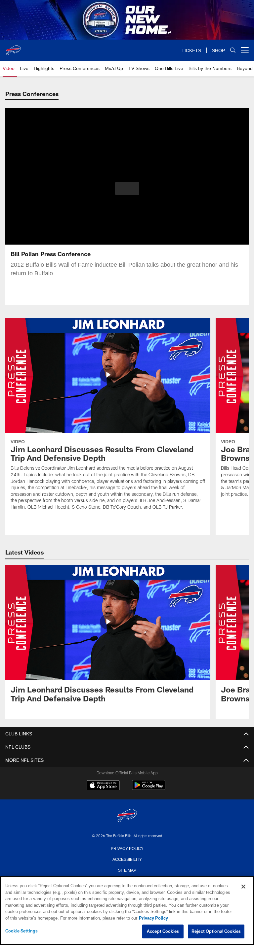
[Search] (232, 50)
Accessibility (127, 859)
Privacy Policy (127, 848)
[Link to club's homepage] (13, 47)
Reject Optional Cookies (216, 931)
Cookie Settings (21, 931)
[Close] (243, 887)
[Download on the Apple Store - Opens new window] (103, 786)
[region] (127, 910)
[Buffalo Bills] (127, 815)
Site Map (127, 869)
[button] (127, 188)
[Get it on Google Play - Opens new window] (149, 788)
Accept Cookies (163, 931)
